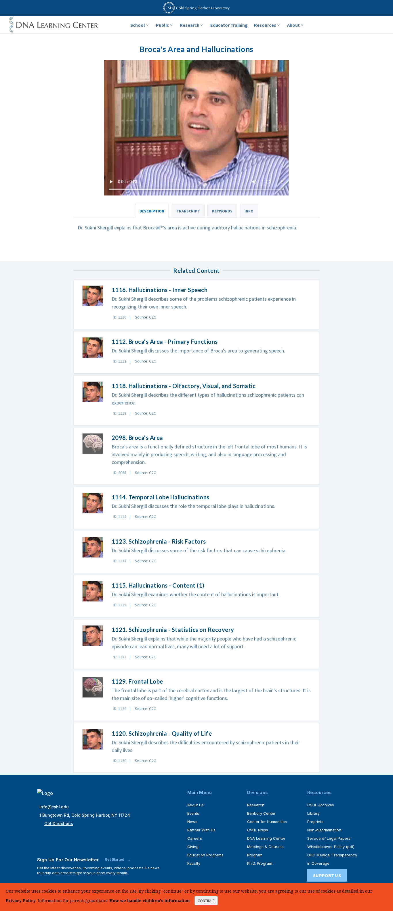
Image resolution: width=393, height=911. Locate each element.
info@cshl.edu (54, 806)
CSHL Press (257, 830)
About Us (195, 805)
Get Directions (58, 823)
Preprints (315, 821)
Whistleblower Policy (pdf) (330, 846)
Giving (193, 846)
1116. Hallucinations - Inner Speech (160, 289)
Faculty (193, 863)
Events (193, 813)
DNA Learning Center (266, 838)
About (293, 25)
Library (313, 813)
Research (189, 25)
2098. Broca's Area (137, 437)
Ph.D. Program (259, 863)
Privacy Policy (21, 900)
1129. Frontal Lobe (137, 681)
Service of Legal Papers (328, 838)
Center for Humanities (267, 821)
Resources (265, 25)
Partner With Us (201, 830)
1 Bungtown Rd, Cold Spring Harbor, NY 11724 (84, 815)
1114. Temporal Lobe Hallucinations (160, 497)
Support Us (327, 875)
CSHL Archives (320, 805)
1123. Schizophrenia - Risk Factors (159, 541)
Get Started (115, 859)
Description (152, 211)
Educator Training (229, 25)
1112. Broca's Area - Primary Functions (165, 341)
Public (162, 25)
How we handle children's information (149, 900)
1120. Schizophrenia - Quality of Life (162, 733)
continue (206, 900)
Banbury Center (261, 813)
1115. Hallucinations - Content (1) (158, 585)
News (192, 821)
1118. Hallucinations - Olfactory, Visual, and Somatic (184, 385)
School (137, 25)
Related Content (196, 270)
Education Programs (205, 855)
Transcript (188, 211)
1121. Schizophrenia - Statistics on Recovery (173, 629)
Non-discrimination (324, 830)
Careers (194, 838)
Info (249, 211)
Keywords (222, 211)
